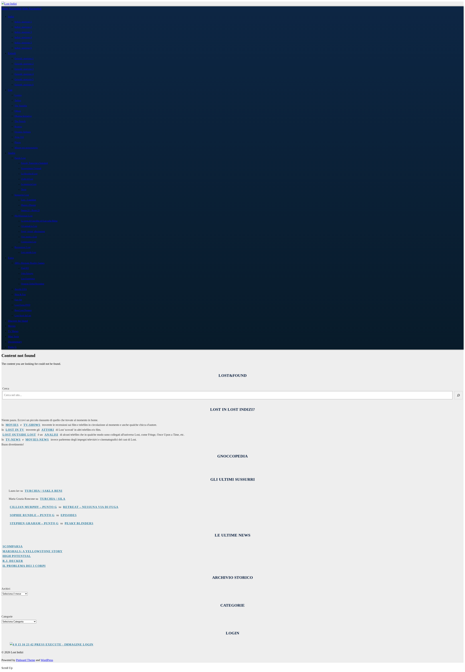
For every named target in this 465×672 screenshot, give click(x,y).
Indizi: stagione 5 (23, 42)
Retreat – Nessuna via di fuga (90, 506)
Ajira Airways (27, 273)
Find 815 (25, 268)
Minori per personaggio (26, 147)
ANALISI (51, 434)
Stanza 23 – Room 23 (30, 210)
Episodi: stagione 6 (24, 84)
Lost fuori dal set (23, 315)
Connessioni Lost (28, 242)
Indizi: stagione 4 (23, 37)
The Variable (21, 105)
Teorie (23, 189)
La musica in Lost (28, 184)
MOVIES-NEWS (37, 439)
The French (20, 121)
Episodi (12, 53)
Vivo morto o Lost (29, 237)
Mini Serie (13, 336)
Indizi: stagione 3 (23, 32)
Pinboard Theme (25, 660)
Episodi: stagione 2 (24, 63)
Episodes (69, 515)
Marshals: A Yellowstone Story (32, 551)
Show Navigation (11, 8)
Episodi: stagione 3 (24, 69)
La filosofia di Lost (29, 174)
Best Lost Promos (23, 310)
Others (18, 111)
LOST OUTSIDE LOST (19, 434)
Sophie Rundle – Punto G (32, 515)
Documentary (15, 341)
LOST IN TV (15, 429)
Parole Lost (20, 158)
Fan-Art (18, 299)
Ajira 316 (19, 137)
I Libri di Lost (27, 179)
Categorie (7, 616)
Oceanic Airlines (23, 131)
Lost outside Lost (28, 252)
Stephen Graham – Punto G (34, 523)
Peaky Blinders (79, 523)
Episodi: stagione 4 (24, 74)
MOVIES (12, 424)
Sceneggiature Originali (31, 168)
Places (18, 142)
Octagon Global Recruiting (32, 284)
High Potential (17, 556)
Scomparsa (13, 546)
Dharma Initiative (23, 116)
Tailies (18, 100)
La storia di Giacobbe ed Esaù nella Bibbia (39, 221)
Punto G (12, 347)
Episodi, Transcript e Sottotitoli (34, 163)
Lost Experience (28, 279)
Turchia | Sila (52, 498)
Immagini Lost (22, 194)
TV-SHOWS (31, 424)
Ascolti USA (21, 289)
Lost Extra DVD (22, 305)
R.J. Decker (13, 560)
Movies (11, 325)
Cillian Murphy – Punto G (33, 506)
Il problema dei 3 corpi (24, 565)
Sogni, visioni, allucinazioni (33, 231)
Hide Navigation (31, 8)
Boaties (18, 126)
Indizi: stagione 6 (23, 48)
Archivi (5, 588)
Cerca (5, 388)
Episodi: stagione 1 (24, 58)
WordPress (47, 660)
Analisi (11, 153)
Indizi (11, 16)
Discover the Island (18, 320)
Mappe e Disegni (28, 205)
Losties (18, 95)
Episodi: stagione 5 (24, 79)
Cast (10, 89)
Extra (11, 257)
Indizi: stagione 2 (23, 27)
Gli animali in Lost (29, 226)
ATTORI (47, 429)
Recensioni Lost (23, 247)
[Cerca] (458, 395)
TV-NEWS (13, 439)
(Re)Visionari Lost (24, 215)
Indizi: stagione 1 (23, 21)
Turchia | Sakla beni (43, 490)
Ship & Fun (20, 294)
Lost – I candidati (28, 200)
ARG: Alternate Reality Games (30, 263)
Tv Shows (13, 331)
